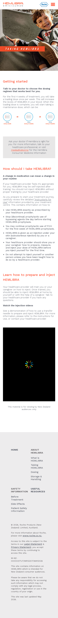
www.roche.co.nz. (32, 535)
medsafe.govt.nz (20, 150)
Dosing (34, 472)
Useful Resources (38, 490)
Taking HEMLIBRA (37, 466)
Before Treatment (17, 498)
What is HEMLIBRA (37, 459)
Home (14, 449)
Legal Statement (33, 544)
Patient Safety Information (19, 509)
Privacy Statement (21, 547)
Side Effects (18, 503)
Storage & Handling (36, 478)
